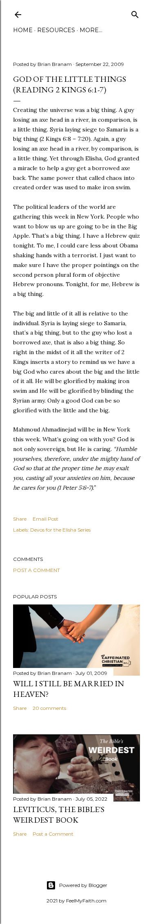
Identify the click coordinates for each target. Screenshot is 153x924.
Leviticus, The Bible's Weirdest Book (58, 814)
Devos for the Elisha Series (60, 530)
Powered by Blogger (83, 885)
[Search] (135, 13)
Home (23, 30)
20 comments (49, 708)
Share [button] (20, 519)
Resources (56, 30)
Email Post (45, 519)
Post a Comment (36, 570)
